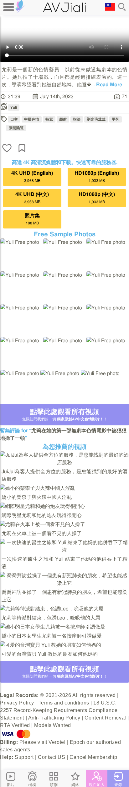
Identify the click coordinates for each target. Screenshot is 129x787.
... (106, 84)
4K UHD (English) (32, 177)
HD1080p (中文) (97, 198)
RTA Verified (15, 725)
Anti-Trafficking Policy (54, 717)
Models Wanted (52, 725)
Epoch (77, 742)
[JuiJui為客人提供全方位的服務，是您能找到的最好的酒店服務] (64, 462)
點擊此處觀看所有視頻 (64, 415)
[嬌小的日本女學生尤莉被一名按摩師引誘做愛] (52, 626)
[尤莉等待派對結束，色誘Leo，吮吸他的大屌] (52, 608)
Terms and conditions (64, 702)
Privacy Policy (17, 702)
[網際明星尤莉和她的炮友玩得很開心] (42, 506)
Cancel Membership (93, 757)
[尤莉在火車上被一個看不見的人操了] (42, 524)
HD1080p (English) (97, 177)
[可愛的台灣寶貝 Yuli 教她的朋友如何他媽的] (50, 645)
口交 (14, 119)
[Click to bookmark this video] (22, 149)
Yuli (13, 107)
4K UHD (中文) (32, 198)
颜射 (63, 119)
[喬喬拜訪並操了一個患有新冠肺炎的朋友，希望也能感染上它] (64, 583)
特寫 (49, 119)
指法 (76, 119)
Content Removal (105, 717)
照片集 (32, 219)
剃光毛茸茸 (96, 119)
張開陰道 (16, 128)
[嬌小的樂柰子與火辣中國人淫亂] (37, 488)
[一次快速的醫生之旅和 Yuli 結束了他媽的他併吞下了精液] (64, 550)
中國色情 (31, 119)
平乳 (115, 119)
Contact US (51, 757)
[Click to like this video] (7, 149)
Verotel (57, 742)
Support (24, 757)
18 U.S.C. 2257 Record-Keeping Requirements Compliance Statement (58, 710)
